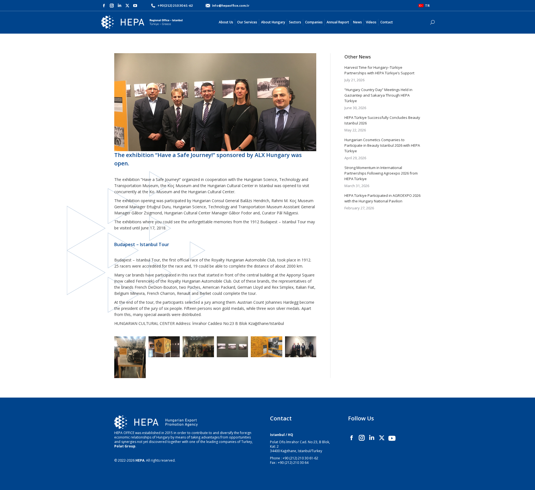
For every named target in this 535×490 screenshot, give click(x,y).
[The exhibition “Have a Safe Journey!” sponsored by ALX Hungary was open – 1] (164, 346)
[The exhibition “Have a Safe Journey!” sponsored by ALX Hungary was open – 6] (130, 357)
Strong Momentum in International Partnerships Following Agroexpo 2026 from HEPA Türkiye (381, 173)
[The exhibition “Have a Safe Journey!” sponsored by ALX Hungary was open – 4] (232, 346)
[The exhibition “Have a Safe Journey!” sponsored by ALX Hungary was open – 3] (266, 346)
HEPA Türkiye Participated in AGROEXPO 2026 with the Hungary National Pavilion (382, 198)
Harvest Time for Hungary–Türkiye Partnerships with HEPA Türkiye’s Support (379, 70)
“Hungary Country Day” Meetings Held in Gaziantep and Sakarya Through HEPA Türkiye (378, 95)
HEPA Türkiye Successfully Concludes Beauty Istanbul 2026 (382, 120)
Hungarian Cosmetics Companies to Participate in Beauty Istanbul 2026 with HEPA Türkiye (382, 145)
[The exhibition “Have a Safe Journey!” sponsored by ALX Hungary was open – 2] (198, 346)
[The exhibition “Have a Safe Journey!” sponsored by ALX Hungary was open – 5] (301, 346)
